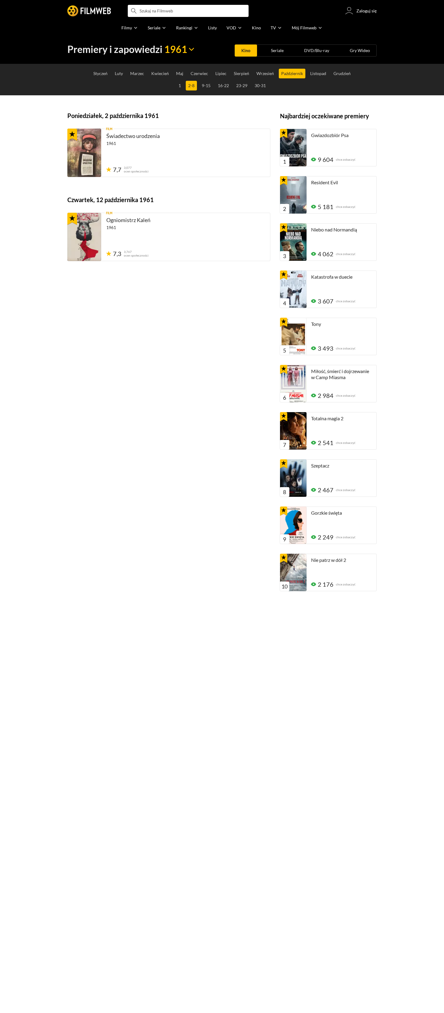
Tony (316, 324)
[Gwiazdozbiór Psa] (293, 147)
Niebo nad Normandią (334, 229)
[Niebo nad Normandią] (293, 242)
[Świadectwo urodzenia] (84, 153)
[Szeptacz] (293, 478)
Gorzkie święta (326, 513)
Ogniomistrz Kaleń (128, 220)
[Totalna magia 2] (293, 431)
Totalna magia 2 (327, 418)
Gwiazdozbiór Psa (330, 135)
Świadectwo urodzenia (133, 136)
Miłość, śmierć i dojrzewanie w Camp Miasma (340, 374)
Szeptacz (320, 465)
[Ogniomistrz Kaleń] (84, 237)
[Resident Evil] (293, 195)
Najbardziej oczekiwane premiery (324, 116)
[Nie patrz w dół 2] (293, 572)
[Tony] (293, 336)
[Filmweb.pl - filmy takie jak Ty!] (89, 10)
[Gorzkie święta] (293, 525)
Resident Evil (324, 182)
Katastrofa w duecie (331, 277)
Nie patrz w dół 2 (328, 560)
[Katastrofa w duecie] (293, 289)
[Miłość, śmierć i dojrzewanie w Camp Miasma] (293, 383)
